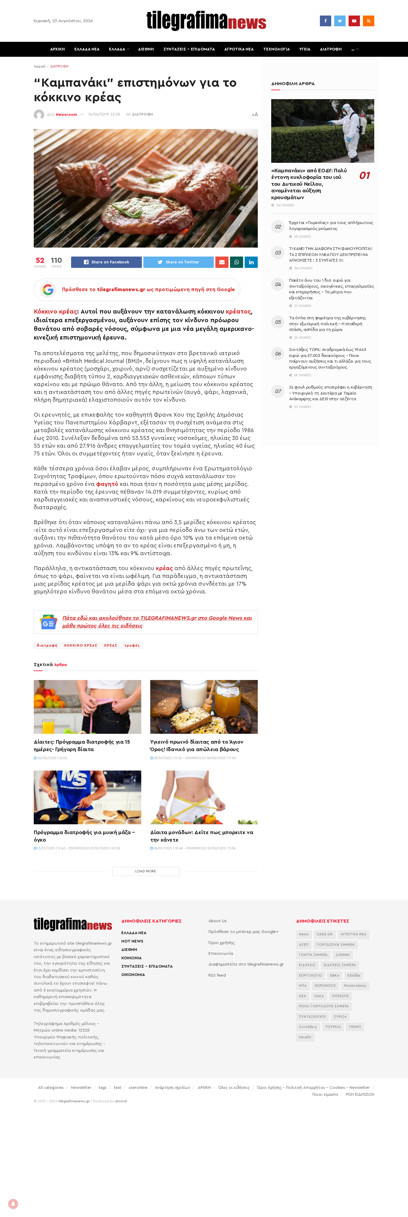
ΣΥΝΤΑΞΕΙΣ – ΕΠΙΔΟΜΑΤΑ (189, 49)
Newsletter (81, 1087)
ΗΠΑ (303, 985)
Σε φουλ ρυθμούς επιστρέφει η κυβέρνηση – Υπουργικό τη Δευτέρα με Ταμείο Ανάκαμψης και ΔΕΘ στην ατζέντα (330, 393)
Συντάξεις (308, 1027)
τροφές (132, 645)
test (117, 1087)
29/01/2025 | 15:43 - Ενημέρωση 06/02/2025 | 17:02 (194, 758)
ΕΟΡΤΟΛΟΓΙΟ (310, 975)
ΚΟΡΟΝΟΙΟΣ (325, 985)
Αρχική (39, 66)
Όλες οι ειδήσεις (234, 1087)
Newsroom (66, 114)
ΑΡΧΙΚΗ (57, 49)
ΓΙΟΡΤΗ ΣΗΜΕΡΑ (313, 955)
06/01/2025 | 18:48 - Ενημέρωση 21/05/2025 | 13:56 (194, 848)
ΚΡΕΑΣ (110, 645)
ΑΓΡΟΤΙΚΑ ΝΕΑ (239, 49)
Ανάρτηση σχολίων (172, 1087)
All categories (51, 1087)
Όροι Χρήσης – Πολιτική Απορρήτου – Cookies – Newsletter (313, 1087)
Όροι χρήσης (221, 943)
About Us (217, 921)
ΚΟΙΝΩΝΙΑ (131, 958)
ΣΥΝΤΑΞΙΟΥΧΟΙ (312, 1016)
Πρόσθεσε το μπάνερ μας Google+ (243, 932)
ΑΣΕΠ (304, 944)
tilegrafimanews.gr (74, 1101)
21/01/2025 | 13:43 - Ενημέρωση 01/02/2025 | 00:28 (78, 848)
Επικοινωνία (220, 953)
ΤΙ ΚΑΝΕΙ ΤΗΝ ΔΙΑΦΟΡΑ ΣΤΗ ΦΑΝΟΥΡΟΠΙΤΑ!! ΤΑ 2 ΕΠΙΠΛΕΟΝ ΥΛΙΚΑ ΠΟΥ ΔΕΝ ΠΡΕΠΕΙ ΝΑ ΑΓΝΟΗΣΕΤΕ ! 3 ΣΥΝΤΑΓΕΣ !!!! (330, 255)
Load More (145, 871)
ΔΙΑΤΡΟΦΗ (331, 49)
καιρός (305, 1037)
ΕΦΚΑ (334, 975)
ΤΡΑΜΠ (355, 1027)
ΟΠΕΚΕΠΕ (340, 996)
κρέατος (238, 312)
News (304, 934)
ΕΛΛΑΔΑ (117, 49)
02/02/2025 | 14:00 (51, 758)
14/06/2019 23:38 (104, 114)
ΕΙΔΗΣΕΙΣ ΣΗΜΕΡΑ (340, 965)
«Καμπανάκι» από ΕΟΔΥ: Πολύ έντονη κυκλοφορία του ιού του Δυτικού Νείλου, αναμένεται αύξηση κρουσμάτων (309, 184)
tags (103, 1087)
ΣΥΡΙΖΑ (340, 1016)
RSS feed (217, 975)
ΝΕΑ (302, 996)
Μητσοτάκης (355, 985)
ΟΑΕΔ (319, 996)
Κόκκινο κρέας (55, 312)
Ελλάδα (353, 975)
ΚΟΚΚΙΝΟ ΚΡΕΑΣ (80, 645)
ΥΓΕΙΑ (304, 49)
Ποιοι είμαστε (325, 1094)
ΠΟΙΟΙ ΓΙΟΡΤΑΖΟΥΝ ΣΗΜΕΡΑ (324, 1006)
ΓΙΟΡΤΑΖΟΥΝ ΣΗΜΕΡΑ (336, 944)
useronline (138, 1087)
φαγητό (107, 484)
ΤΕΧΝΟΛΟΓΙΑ (276, 49)
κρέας (164, 568)
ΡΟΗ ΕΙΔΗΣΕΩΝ (360, 1094)
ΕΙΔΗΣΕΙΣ (307, 965)
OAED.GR (325, 934)
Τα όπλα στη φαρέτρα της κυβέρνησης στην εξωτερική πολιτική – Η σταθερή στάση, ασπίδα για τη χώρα (327, 324)
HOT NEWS (132, 941)
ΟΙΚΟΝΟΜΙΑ (133, 975)
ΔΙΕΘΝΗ (146, 49)
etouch (121, 1101)
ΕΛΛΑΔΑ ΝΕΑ (86, 49)
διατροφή (47, 645)
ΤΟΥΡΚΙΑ (333, 1027)
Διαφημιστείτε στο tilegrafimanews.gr (246, 964)
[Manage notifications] (13, 1204)
